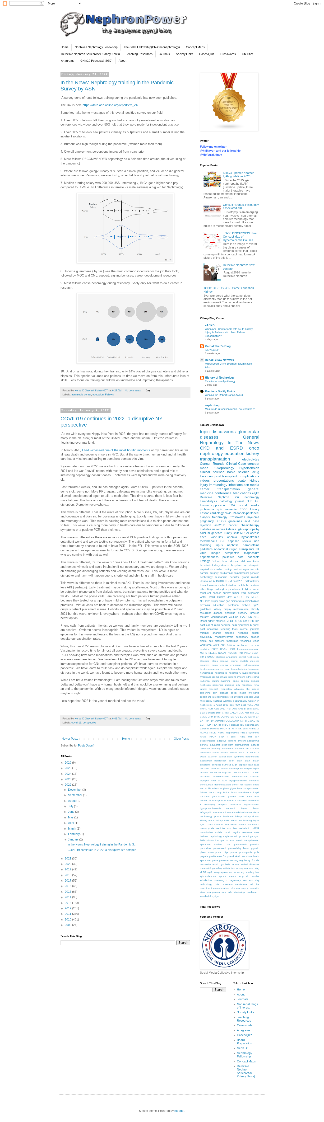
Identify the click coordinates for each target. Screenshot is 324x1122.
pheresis (229, 685)
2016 (68, 886)
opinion (245, 681)
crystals (244, 661)
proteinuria (207, 509)
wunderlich (206, 896)
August (73, 801)
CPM (210, 716)
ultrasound (206, 581)
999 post (241, 705)
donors (240, 513)
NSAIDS (232, 653)
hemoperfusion (220, 800)
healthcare (206, 800)
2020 (68, 864)
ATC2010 (218, 581)
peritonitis (218, 685)
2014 (68, 897)
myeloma (253, 517)
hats (257, 796)
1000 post (228, 705)
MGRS (203, 653)
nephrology (216, 836)
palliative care (233, 557)
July (71, 806)
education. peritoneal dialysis (232, 605)
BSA (202, 712)
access (254, 533)
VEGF (230, 621)
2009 (68, 925)
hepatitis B (221, 672)
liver (227, 824)
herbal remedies (238, 800)
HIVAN (223, 649)
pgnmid (255, 848)
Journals (164, 54)
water (203, 597)
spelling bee (252, 872)
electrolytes (250, 459)
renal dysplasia (221, 864)
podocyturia (245, 852)
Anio (240, 708)
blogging (204, 661)
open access (227, 840)
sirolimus (230, 612)
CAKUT (234, 712)
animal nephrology (249, 657)
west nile (227, 892)
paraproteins (251, 545)
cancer (233, 525)
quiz (219, 509)
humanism (221, 577)
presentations (223, 480)
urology (205, 561)
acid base (252, 521)
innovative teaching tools (222, 629)
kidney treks (222, 820)
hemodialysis (208, 501)
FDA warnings (217, 720)
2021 (68, 858)
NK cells (243, 728)
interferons (218, 812)
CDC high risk (246, 712)
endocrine (235, 665)
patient (255, 632)
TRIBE (241, 736)
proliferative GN (217, 856)
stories (255, 876)
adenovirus (253, 740)
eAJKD (210, 325)
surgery (242, 612)
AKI (257, 501)
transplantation (229, 489)
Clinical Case (236, 463)
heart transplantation (236, 669)
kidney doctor (251, 816)
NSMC (221, 732)
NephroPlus (232, 732)
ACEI (216, 645)
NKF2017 (254, 728)
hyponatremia (250, 537)
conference (223, 493)
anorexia (239, 748)
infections (235, 485)
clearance (243, 772)
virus (202, 892)
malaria (242, 824)
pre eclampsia (251, 565)
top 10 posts (236, 696)
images (215, 553)
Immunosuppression (248, 649)
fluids (234, 792)
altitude (255, 744)
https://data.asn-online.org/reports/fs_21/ (110, 105)
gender (232, 796)
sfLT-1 (203, 872)
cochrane (205, 776)
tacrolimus (232, 640)
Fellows (109, 394)
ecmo (215, 665)
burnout (226, 764)
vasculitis (254, 888)
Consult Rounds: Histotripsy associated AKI (241, 206)
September (75, 795)
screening (205, 692)
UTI (250, 736)
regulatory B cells (249, 860)
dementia (254, 780)
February (74, 834)
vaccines (246, 640)
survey (227, 593)
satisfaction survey (233, 868)
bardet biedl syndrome (231, 756)
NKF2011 (205, 601)
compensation (240, 776)
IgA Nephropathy (248, 529)
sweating (219, 880)
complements (241, 573)
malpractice (253, 824)
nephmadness (209, 557)
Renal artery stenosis (213, 621)
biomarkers (237, 601)
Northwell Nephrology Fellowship (96, 47)
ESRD (215, 649)
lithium (215, 681)
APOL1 (238, 597)
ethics (215, 788)
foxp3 (256, 792)
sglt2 (210, 872)
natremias (218, 529)
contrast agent (241, 569)
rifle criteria (252, 689)
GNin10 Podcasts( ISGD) (96, 60)
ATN (234, 708)
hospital (222, 804)
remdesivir (205, 864)
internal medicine (234, 812)
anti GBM (248, 621)
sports (222, 876)
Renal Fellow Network (219, 360)
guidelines (205, 609)
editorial (249, 581)
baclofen (212, 756)
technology (206, 884)
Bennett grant (213, 712)
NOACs (204, 732)
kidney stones (220, 565)
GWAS (251, 720)
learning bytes (251, 820)
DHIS (217, 716)
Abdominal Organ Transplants (234, 549)
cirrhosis (205, 605)
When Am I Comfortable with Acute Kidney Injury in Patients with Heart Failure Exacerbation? (229, 333)
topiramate (217, 888)
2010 (68, 919)
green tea (218, 669)
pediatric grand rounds (244, 577)
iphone (218, 816)
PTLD (247, 653)
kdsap (238, 816)
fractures (204, 796)
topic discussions (218, 431)
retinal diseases (250, 864)
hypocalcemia (251, 804)
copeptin (204, 780)
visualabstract (219, 616)
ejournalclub (245, 625)
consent (254, 776)
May (71, 817)
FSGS (243, 509)
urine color (229, 888)
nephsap (243, 632)
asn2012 (243, 752)
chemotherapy (250, 525)
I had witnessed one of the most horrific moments (116, 450)
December (75, 789)
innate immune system (232, 677)
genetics (216, 533)
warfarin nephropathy (235, 700)
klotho (234, 820)
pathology (226, 501)
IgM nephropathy (249, 724)
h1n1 (241, 796)
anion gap (224, 601)
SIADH (255, 653)
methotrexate (241, 609)
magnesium (251, 553)
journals (254, 629)
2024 (68, 773)
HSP (208, 724)
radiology (247, 685)
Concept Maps (195, 47)
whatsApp (239, 892)
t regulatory (234, 880)
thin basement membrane (231, 884)
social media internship (245, 692)
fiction (226, 792)
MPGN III (225, 728)
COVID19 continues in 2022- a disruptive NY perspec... (103, 850)
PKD (240, 653)
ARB (223, 645)
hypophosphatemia (210, 808)
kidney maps (207, 820)
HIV (247, 597)
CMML (203, 716)
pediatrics (206, 549)
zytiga (215, 896)
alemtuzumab (242, 744)
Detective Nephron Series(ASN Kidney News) (90, 54)
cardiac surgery (209, 573)
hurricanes (235, 804)
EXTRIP (204, 720)
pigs (226, 852)
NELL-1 (212, 653)
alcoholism (227, 744)
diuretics (254, 661)
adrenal (204, 744)
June (71, 811)
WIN (257, 736)
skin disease (220, 692)
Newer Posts (70, 738)
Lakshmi (204, 728)
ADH (210, 708)
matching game (230, 681)
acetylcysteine (207, 740)
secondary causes (247, 636)
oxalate (218, 844)
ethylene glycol (228, 788)
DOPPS (225, 716)
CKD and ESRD (221, 448)
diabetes (205, 529)
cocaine (255, 772)
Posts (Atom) (86, 745)
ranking (234, 860)
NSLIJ (212, 732)
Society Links (184, 54)
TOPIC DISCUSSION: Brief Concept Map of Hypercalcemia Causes (240, 237)
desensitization (222, 784)
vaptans (217, 700)
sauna (247, 868)
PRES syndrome (250, 732)
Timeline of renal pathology (220, 381)
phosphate (236, 565)
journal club (243, 501)
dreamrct (204, 665)
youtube (233, 616)
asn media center (81, 394)
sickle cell (206, 640)
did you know (250, 561)
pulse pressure (220, 860)
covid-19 (76, 722)
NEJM (228, 581)
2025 (68, 768)
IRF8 (221, 724)
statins (232, 876)
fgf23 (256, 605)
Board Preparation (244, 1041)
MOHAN (214, 728)
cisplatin (226, 772)
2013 (68, 903)
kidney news (252, 677)
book (231, 760)
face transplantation (248, 788)
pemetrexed (219, 848)
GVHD (243, 720)
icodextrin (231, 808)
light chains (206, 824)
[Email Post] (148, 390)
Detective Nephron (214, 497)
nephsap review (239, 541)
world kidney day (220, 597)
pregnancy (207, 521)
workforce (206, 644)
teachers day (251, 880)
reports (235, 864)
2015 (68, 891)
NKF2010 (253, 616)
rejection (205, 525)
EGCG (243, 716)
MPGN (244, 533)
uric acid (248, 696)
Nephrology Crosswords (228, 517)
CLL (257, 712)
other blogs (206, 589)
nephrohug (212, 405)
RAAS (203, 736)
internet (244, 629)
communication (221, 776)
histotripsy (209, 804)
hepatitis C (235, 672)
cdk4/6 (224, 768)
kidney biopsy (222, 609)
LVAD (243, 616)
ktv (240, 820)
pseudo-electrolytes (239, 589)
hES (249, 796)
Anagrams (67, 60)
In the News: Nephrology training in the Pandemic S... (102, 844)
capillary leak (246, 764)
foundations (244, 792)
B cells (247, 708)
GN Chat (247, 54)
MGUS (255, 597)
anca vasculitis (211, 537)
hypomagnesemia (209, 677)
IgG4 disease (231, 724)
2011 (68, 913)
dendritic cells (229, 625)
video (256, 640)
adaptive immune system (231, 740)
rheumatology (207, 868)
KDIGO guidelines (229, 521)
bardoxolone (252, 756)
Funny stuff (231, 533)
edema (224, 665)
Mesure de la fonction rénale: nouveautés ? (230, 409)
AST (229, 708)
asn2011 (220, 525)
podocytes (221, 589)
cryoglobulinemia (238, 780)
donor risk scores (242, 784)
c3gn (234, 764)
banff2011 (238, 581)
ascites (233, 752)
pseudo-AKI (233, 856)
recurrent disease (211, 612)
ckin (235, 772)
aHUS (238, 621)
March (72, 828)
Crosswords (228, 54)
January (73, 839)
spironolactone (208, 876)
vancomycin (242, 888)
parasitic (254, 844)
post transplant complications (236, 476)
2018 (68, 875)
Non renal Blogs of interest (247, 1006)
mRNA (233, 824)
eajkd (255, 493)
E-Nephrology (223, 468)
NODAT (222, 653)
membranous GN (212, 541)
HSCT (232, 649)
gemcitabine (218, 796)
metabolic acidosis (248, 585)
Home (65, 47)
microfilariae (206, 832)
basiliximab (206, 760)
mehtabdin (244, 828)
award (203, 756)
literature (218, 824)
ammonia (205, 748)
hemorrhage (206, 672)
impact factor (250, 808)
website (254, 569)
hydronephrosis (250, 672)
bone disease (230, 561)
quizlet (255, 589)
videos (205, 480)
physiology (206, 636)
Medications (242, 493)
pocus (234, 852)
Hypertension (249, 468)
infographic (206, 812)
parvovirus (205, 848)
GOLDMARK (232, 720)
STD (221, 736)
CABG (225, 712)
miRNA (255, 828)
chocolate (215, 772)
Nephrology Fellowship (244, 1055)
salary (219, 868)
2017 (68, 880)
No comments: (133, 390)
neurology (247, 836)
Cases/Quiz (206, 54)
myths (236, 832)
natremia (231, 509)
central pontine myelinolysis (244, 768)
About (122, 60)
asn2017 (254, 752)
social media (249, 505)
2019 (68, 869)
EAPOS (235, 716)
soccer (232, 872)
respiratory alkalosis (232, 689)
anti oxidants (252, 748)
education (98, 394)
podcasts (253, 557)
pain (228, 844)
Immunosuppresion (212, 505)
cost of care (219, 780)
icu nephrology (247, 497)
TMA (232, 505)
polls (256, 852)
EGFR (251, 716)
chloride (204, 772)
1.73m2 (217, 705)
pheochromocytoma (211, 852)
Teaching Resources (139, 54)
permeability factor (238, 848)
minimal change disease (217, 632)
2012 (68, 908)
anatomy (215, 748)
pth (238, 685)
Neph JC (242, 1048)
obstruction (213, 840)
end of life (205, 788)
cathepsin (215, 768)
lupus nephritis (227, 545)
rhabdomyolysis (224, 636)
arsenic (224, 752)
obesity (255, 609)
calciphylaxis (252, 601)
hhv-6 (251, 800)
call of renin (213, 625)
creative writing (229, 661)
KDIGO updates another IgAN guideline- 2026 (238, 174)
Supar (214, 601)
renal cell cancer (210, 593)
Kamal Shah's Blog (218, 346)
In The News (243, 442)
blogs (215, 661)
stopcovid (244, 876)
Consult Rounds (212, 463)
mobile (218, 832)
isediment (228, 816)
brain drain (243, 760)
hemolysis (254, 669)
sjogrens (220, 640)
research (213, 689)
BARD (256, 708)
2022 (68, 784)
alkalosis (220, 657)
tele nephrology (220, 696)
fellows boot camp (211, 792)
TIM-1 (203, 657)
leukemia (205, 681)
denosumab (206, 784)
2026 (68, 762)
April (71, 823)
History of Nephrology (220, 377)
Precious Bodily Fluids (220, 391)
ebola (256, 784)
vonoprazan (213, 892)
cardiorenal (226, 573)
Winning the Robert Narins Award (224, 395)
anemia (232, 537)
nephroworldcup (232, 836)
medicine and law (226, 828)
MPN (234, 728)
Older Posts (181, 738)
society (241, 872)
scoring (255, 868)
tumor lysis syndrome (245, 593)
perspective (89, 722)
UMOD (210, 657)
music (228, 832)
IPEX (215, 724)
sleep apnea (221, 872)
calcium (205, 533)
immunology (218, 485)
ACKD (250, 705)
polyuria (204, 856)
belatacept (220, 760)
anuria (215, 752)
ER (257, 716)
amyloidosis (206, 569)
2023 (68, 779)
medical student (227, 585)
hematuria (205, 565)
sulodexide (206, 880)
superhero (205, 696)
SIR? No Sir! (212, 349)
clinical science (212, 472)
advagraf (215, 744)
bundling (216, 764)
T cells (231, 736)
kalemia (231, 529)
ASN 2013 (220, 708)
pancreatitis (240, 844)
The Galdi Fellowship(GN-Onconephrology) (152, 47)
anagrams (231, 657)
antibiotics (205, 752)
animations (227, 748)
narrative (247, 832)
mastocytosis (207, 828)
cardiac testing (222, 569)
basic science (238, 472)
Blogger (179, 1111)
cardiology (217, 513)
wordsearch (253, 892)
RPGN (212, 736)
